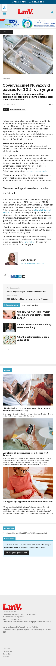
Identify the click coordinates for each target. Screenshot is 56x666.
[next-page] (8, 349)
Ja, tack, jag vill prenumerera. (16, 553)
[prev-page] (4, 349)
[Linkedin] (16, 276)
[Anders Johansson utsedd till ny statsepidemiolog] (9, 327)
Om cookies (7, 654)
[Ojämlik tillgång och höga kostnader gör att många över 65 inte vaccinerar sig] (28, 405)
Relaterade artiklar (11, 305)
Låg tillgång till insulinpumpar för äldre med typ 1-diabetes (26, 454)
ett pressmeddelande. (37, 171)
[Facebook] (12, 276)
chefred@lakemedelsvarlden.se (19, 622)
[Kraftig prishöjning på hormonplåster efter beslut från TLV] (28, 498)
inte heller (30, 242)
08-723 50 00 (16, 619)
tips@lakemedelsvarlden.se (41, 622)
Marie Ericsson (28, 259)
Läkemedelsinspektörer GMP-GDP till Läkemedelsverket (26, 533)
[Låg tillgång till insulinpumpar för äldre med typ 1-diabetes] (28, 449)
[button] (4, 13)
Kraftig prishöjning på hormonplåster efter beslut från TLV (27, 502)
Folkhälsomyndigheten (17, 109)
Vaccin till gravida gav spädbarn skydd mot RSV (27, 291)
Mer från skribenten (30, 305)
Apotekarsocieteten (19, 2)
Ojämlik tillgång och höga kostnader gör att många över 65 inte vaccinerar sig (26, 409)
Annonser (6, 649)
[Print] (23, 276)
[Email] (19, 276)
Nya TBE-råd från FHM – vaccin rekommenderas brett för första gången (33, 314)
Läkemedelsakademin (36, 2)
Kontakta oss (7, 651)
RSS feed (6, 657)
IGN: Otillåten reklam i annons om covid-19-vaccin (27, 299)
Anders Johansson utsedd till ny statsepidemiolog (34, 326)
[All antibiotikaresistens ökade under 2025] (9, 339)
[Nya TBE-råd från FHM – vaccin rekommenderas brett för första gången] (9, 314)
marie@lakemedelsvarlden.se (32, 263)
